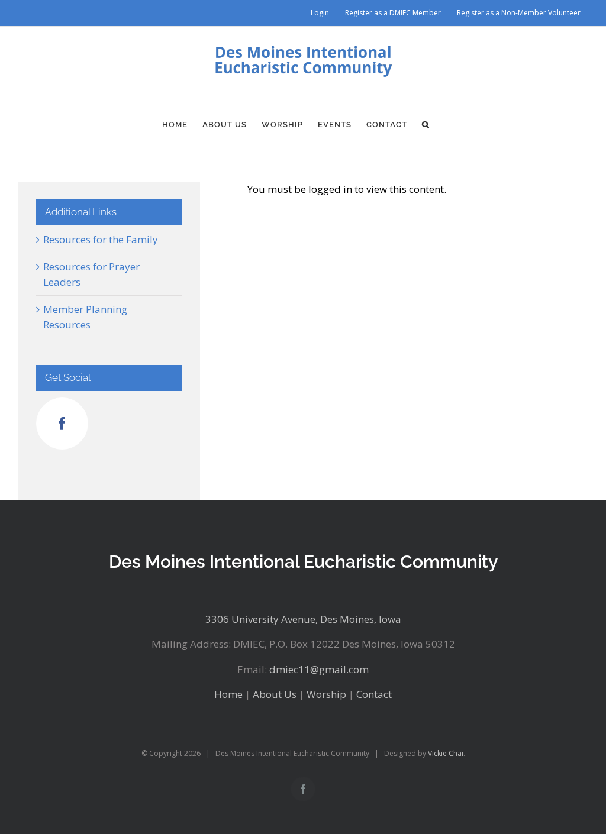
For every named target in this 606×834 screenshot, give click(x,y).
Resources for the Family (100, 239)
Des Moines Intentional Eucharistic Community (303, 561)
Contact (374, 694)
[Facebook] (62, 423)
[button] (426, 125)
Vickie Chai (445, 753)
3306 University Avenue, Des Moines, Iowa (303, 619)
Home (228, 694)
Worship (326, 694)
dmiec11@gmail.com (319, 669)
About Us (274, 694)
